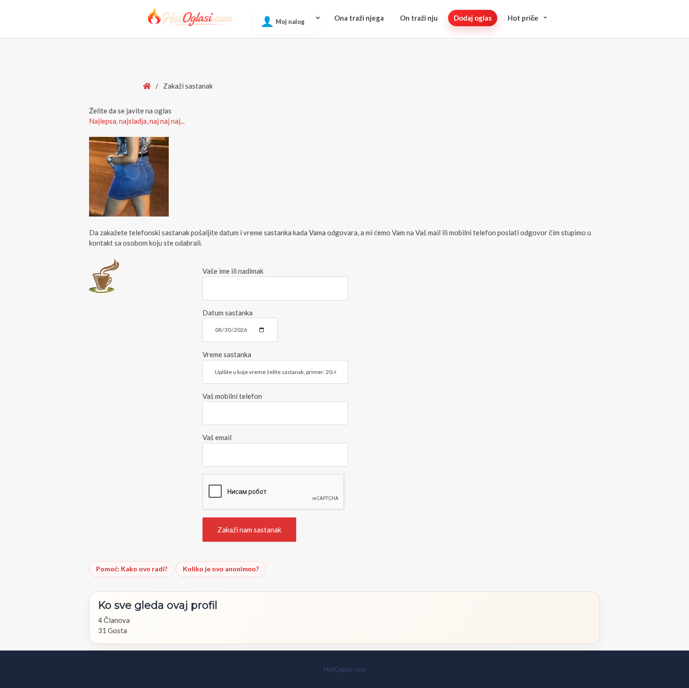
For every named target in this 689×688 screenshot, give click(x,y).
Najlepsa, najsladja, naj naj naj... (137, 121)
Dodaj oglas (473, 18)
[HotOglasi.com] (190, 17)
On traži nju (419, 18)
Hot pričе (523, 18)
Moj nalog (290, 21)
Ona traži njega (359, 18)
